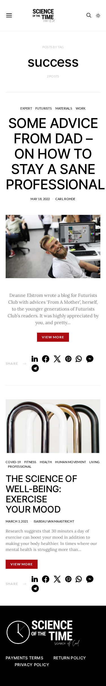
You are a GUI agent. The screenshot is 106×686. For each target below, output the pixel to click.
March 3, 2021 (17, 521)
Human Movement (70, 462)
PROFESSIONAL (19, 466)
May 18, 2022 (40, 199)
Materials (63, 108)
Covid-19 (13, 462)
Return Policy (69, 657)
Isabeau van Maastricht (54, 521)
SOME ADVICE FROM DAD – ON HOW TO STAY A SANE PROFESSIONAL (55, 154)
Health (46, 462)
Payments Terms (24, 657)
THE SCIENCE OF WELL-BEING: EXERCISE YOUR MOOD (41, 494)
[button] (98, 15)
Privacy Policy (32, 664)
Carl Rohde (65, 199)
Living (94, 462)
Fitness (30, 462)
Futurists (43, 108)
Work (81, 108)
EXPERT (26, 108)
